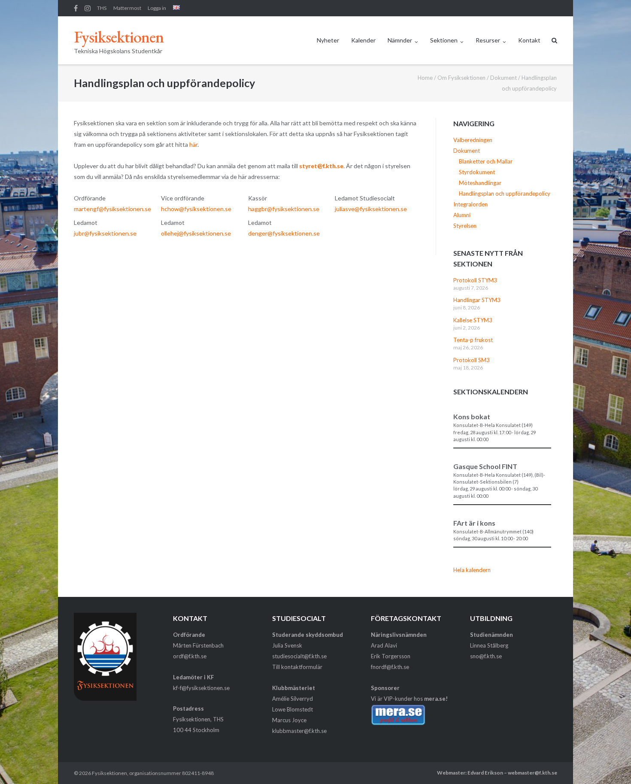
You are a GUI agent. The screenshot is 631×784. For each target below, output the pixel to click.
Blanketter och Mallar (486, 161)
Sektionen (444, 40)
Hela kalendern (472, 569)
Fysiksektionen (109, 773)
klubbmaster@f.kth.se (299, 730)
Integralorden (470, 204)
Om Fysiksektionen (461, 77)
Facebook (76, 8)
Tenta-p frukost (473, 339)
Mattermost (127, 8)
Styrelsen (464, 225)
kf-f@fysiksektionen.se (201, 687)
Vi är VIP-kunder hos (409, 698)
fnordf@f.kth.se (390, 666)
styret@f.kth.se (321, 166)
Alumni (461, 215)
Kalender (363, 40)
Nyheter (328, 40)
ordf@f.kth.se (189, 656)
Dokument (503, 77)
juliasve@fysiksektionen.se (371, 208)
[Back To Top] (609, 763)
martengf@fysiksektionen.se (112, 208)
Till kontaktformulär (297, 666)
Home (425, 77)
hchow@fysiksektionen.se (196, 208)
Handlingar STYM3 (477, 300)
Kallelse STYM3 (472, 320)
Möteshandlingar (480, 182)
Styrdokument (477, 172)
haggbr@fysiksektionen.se (283, 208)
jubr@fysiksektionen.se (105, 233)
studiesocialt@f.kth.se (299, 656)
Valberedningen (472, 139)
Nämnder (400, 40)
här (193, 144)
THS (101, 8)
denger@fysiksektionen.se (284, 233)
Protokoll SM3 (471, 360)
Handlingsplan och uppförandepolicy (504, 193)
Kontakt (529, 40)
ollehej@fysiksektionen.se (196, 233)
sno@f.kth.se (486, 656)
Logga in (157, 8)
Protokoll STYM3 (475, 280)
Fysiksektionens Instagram (88, 8)
